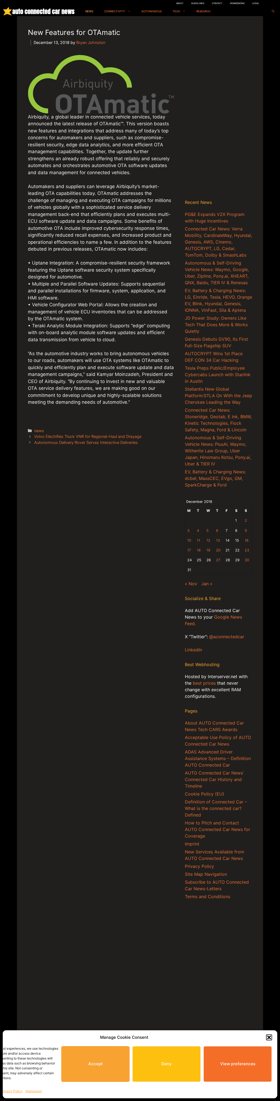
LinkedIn (193, 649)
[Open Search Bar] (273, 11)
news (39, 430)
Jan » (206, 583)
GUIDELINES (197, 3)
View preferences (237, 1063)
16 (247, 540)
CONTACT (217, 3)
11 (198, 540)
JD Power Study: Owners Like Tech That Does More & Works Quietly (216, 324)
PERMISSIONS (237, 3)
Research (203, 11)
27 (218, 560)
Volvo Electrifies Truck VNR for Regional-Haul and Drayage (87, 436)
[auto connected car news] (7, 11)
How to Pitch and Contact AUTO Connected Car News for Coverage (217, 829)
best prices (204, 683)
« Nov (191, 583)
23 (247, 550)
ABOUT (179, 3)
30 (247, 560)
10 (189, 540)
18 (199, 550)
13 (218, 540)
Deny (166, 1063)
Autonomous (151, 11)
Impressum (33, 1091)
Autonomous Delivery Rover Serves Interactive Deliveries (86, 442)
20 (218, 550)
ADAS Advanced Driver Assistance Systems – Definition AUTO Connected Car (218, 758)
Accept (95, 1063)
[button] (269, 1037)
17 (189, 550)
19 (208, 550)
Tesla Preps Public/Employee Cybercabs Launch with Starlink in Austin (217, 374)
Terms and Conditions (207, 896)
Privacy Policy (12, 1091)
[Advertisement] (218, 109)
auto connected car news (43, 11)
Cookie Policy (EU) (204, 794)
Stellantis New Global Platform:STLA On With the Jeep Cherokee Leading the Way (218, 395)
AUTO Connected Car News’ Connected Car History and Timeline (214, 779)
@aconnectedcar (226, 636)
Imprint (192, 844)
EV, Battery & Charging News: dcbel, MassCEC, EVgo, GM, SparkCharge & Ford (215, 478)
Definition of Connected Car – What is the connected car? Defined (216, 808)
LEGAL (255, 3)
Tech (176, 11)
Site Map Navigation (206, 874)
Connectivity (114, 11)
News (89, 11)
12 (208, 540)
